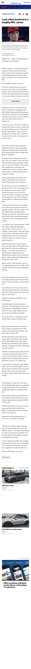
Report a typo (6, 457)
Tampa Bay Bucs (8, 14)
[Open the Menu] (2, 2)
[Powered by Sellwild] (26, 558)
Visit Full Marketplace (24, 467)
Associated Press (9, 54)
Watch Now (26, 2)
